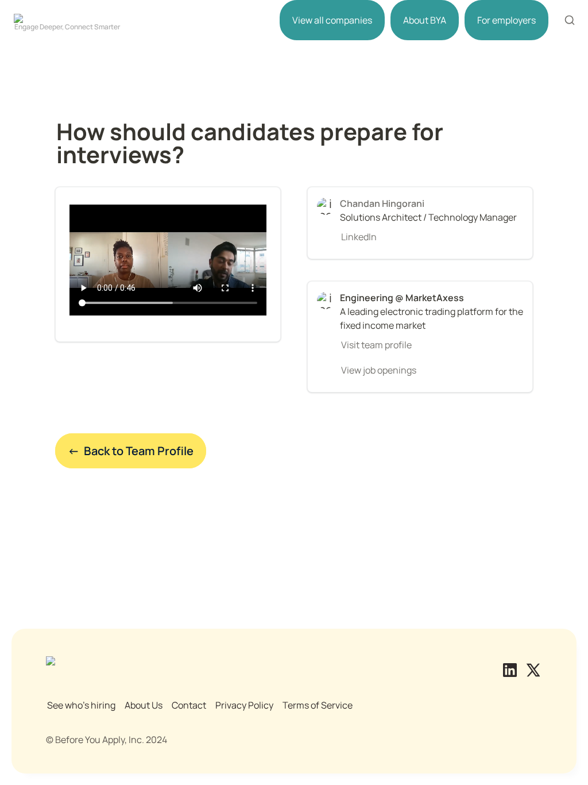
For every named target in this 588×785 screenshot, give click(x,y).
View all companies (332, 20)
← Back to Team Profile (131, 451)
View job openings (378, 370)
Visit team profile (376, 344)
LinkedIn (359, 236)
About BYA (424, 20)
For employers (506, 20)
